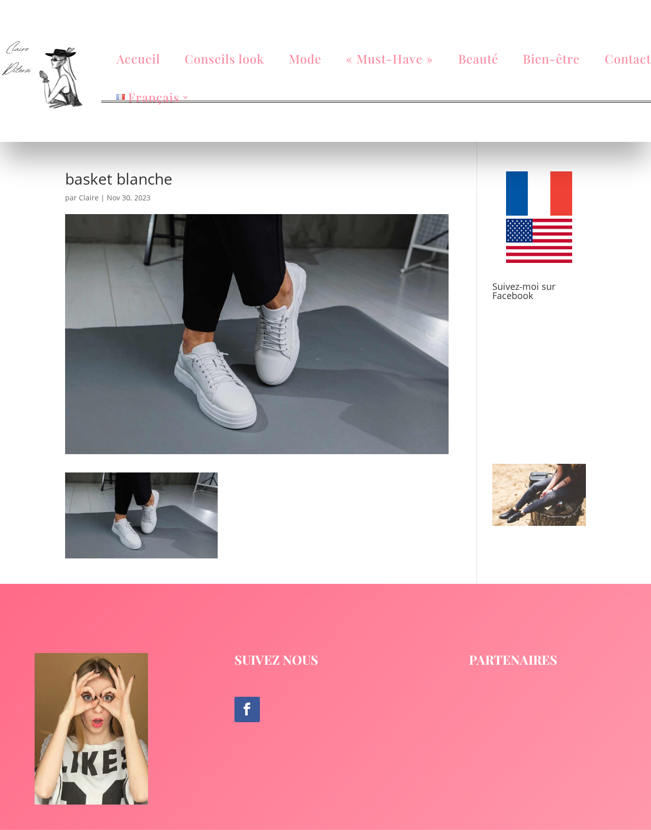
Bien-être (551, 58)
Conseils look (224, 58)
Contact (628, 58)
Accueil (138, 58)
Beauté (478, 58)
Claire (89, 197)
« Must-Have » (389, 58)
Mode (305, 58)
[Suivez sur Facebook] (247, 709)
